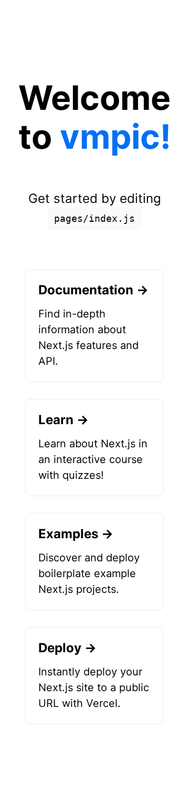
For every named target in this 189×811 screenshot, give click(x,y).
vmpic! (115, 136)
